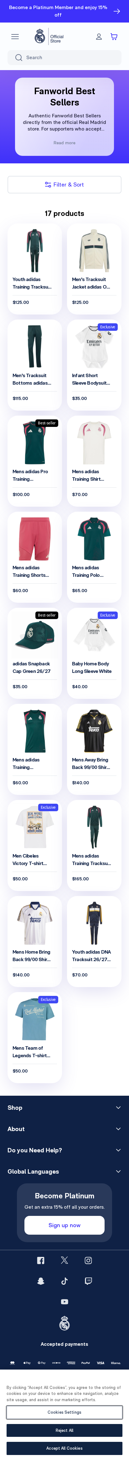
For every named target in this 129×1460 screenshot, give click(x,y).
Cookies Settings (64, 1412)
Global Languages (33, 1171)
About (16, 1129)
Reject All (64, 1430)
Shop (15, 1107)
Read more (64, 142)
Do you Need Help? (35, 1150)
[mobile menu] (15, 36)
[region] (64, 1415)
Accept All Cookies (64, 1448)
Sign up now (64, 1225)
